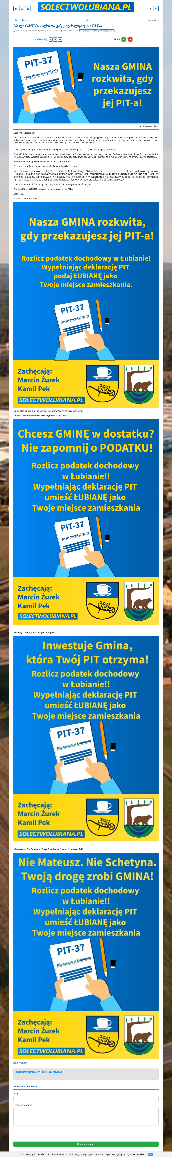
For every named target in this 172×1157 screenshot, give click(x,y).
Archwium (152, 19)
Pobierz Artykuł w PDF (88, 31)
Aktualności (32, 31)
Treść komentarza (22, 1104)
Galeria (88, 19)
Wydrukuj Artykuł (107, 31)
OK (150, 1155)
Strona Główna (21, 19)
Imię (15, 1093)
